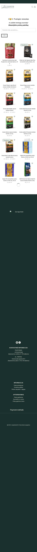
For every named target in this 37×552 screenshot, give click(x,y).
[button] (14, 44)
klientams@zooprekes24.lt (18, 359)
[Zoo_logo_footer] (18, 275)
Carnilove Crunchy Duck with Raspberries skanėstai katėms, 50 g (9, 62)
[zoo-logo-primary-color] (7, 7)
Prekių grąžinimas (18, 397)
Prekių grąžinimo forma (18, 401)
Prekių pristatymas (18, 385)
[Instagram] (19, 342)
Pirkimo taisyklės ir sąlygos (18, 389)
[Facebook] (17, 342)
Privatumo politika (18, 387)
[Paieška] (32, 7)
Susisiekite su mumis (18, 399)
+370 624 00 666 (18, 352)
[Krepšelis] (35, 6)
